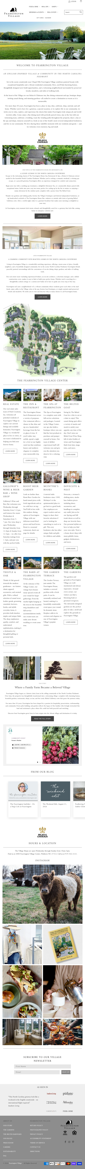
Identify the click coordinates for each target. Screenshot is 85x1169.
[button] (34, 7)
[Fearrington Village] (13, 12)
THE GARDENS (8, 1130)
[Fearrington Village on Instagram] (69, 1142)
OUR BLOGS (7, 1138)
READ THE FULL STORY (42, 719)
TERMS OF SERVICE (37, 1142)
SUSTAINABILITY (9, 1151)
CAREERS (6, 1147)
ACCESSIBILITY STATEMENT (40, 1138)
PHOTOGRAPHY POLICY (39, 1130)
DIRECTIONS (35, 1151)
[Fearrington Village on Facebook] (65, 1142)
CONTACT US (35, 1147)
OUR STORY (7, 1125)
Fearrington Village (15, 1163)
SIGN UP (65, 1072)
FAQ (4, 1155)
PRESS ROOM (8, 1142)
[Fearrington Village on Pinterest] (73, 1142)
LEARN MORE (42, 216)
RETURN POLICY (36, 1125)
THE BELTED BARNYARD (12, 1134)
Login (73, 1)
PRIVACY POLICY (36, 1134)
